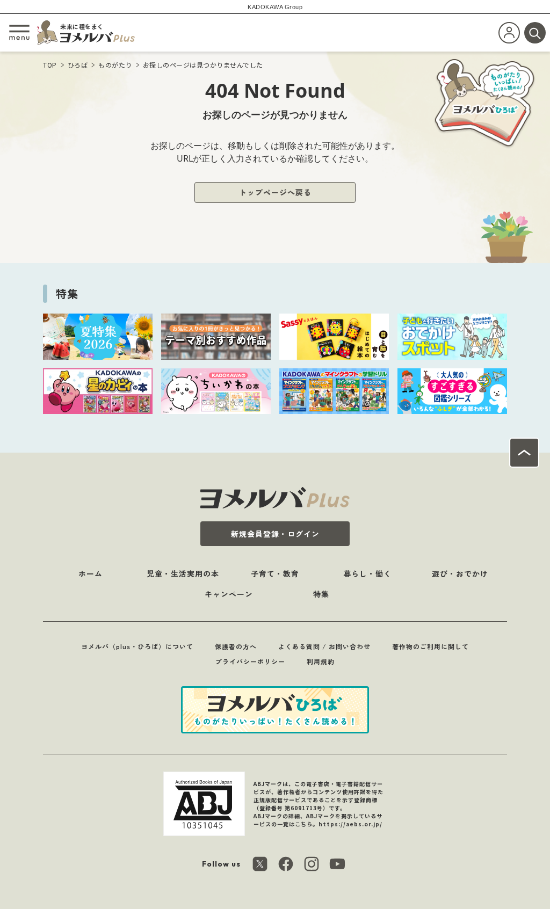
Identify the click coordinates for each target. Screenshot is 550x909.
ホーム (90, 573)
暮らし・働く (367, 573)
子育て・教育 (275, 573)
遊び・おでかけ (460, 573)
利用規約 (321, 661)
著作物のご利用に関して (430, 646)
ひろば (78, 64)
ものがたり (115, 64)
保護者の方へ (236, 646)
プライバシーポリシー (250, 661)
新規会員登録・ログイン (275, 533)
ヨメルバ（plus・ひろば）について (137, 646)
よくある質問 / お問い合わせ (324, 646)
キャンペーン (229, 593)
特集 (321, 593)
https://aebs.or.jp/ (350, 824)
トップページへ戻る (275, 192)
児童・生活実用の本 (183, 573)
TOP (50, 64)
